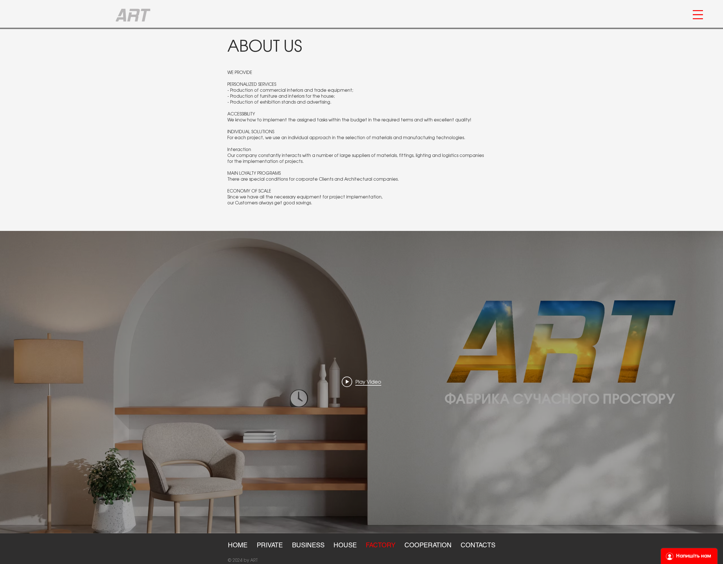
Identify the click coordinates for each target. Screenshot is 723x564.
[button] (698, 14)
